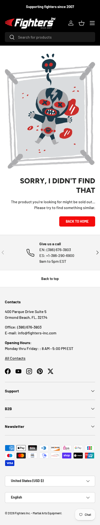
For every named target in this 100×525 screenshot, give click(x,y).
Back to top (50, 279)
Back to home (77, 221)
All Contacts (15, 358)
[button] (81, 23)
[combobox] (50, 37)
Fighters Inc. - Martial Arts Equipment (38, 513)
